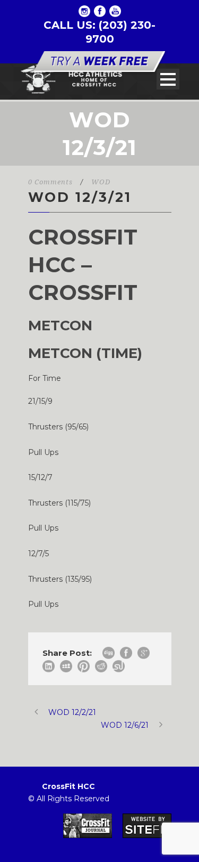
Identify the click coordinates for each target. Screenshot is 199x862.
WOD (100, 182)
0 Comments (50, 182)
